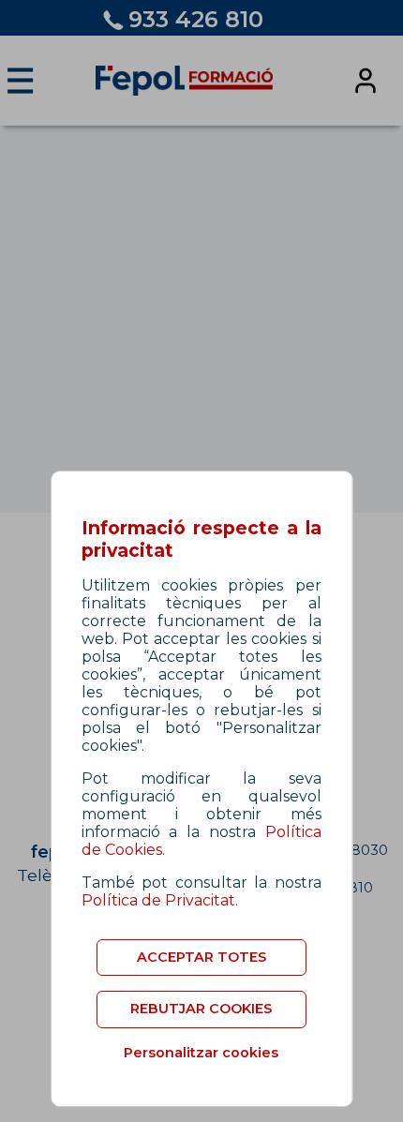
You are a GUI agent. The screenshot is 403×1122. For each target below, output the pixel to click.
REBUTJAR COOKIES (201, 1008)
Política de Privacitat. (160, 900)
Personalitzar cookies (201, 1052)
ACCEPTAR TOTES (201, 957)
